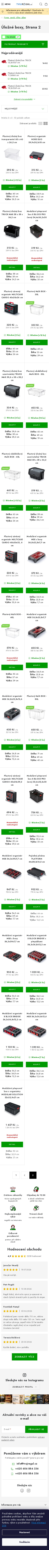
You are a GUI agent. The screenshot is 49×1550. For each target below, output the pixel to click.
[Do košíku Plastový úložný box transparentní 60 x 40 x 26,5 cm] (12, 187)
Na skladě (13, 37)
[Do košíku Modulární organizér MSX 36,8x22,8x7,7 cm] (37, 665)
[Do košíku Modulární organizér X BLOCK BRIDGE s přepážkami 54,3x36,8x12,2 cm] (37, 989)
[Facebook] (22, 1490)
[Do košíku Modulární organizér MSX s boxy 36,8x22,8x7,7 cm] (37, 590)
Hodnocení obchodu (24, 1249)
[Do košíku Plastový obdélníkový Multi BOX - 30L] (37, 425)
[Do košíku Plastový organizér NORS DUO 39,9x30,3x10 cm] (37, 187)
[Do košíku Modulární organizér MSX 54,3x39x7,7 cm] (12, 907)
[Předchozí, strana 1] (24, 1175)
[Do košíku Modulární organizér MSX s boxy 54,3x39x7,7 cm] (12, 989)
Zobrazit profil (23, 1386)
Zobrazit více (24, 1356)
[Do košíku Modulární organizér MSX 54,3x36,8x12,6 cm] (37, 1064)
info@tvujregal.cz (27, 1463)
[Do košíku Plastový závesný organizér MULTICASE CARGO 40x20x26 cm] (12, 342)
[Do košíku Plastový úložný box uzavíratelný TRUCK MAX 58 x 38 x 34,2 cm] (37, 508)
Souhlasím (24, 1542)
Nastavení (24, 1532)
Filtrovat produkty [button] (16, 44)
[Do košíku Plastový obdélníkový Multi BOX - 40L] (12, 508)
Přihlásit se (36, 1429)
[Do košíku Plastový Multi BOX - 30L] (37, 342)
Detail (12, 267)
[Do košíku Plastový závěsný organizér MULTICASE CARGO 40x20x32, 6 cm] (12, 590)
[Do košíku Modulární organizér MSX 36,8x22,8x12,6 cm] (12, 747)
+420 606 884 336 (27, 1468)
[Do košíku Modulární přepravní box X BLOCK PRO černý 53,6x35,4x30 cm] (37, 830)
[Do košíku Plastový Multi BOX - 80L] (37, 747)
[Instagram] (28, 1490)
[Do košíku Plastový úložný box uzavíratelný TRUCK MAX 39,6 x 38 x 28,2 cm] (12, 425)
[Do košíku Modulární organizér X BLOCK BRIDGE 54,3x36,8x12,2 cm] (12, 1064)
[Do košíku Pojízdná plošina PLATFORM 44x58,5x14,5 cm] (37, 907)
